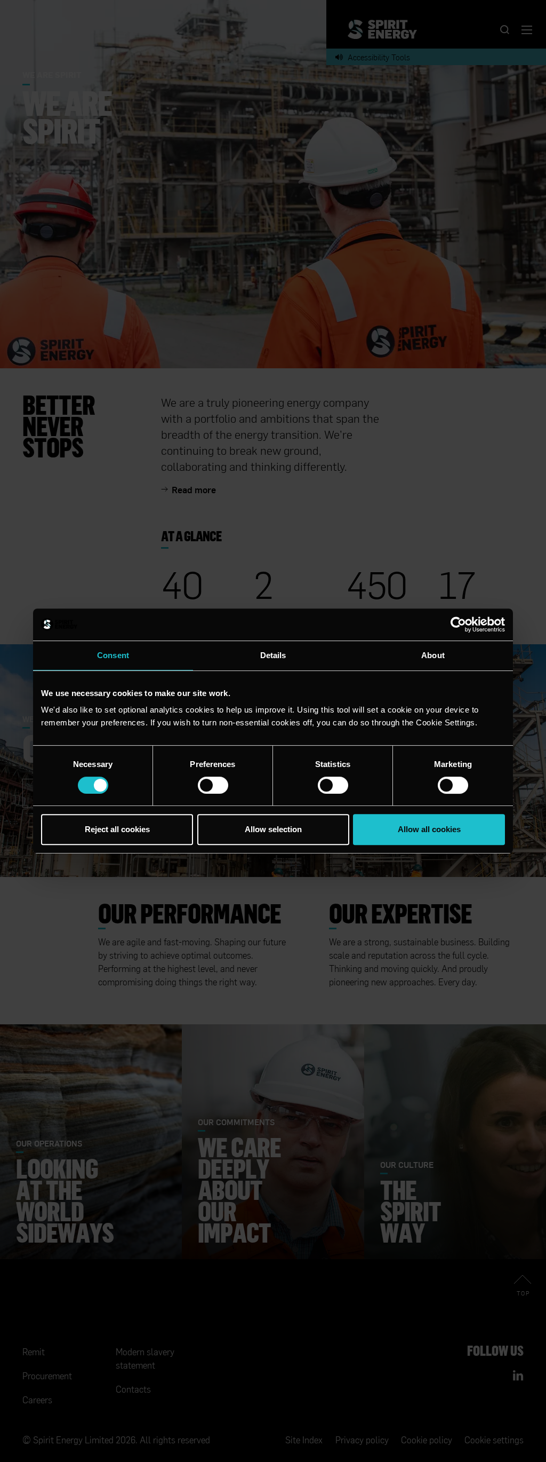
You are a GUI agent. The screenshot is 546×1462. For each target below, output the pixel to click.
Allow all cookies (429, 829)
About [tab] (433, 655)
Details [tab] (273, 655)
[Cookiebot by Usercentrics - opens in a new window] (458, 625)
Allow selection (273, 829)
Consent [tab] (113, 655)
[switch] (213, 785)
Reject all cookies (117, 829)
